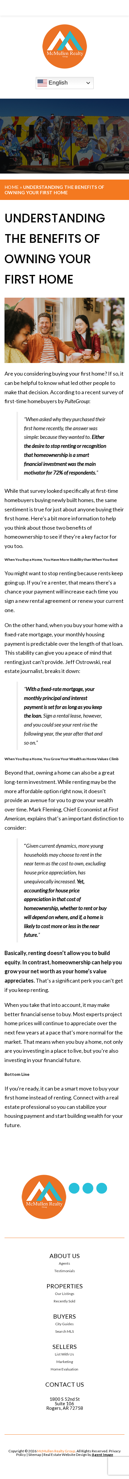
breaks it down (62, 671)
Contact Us (64, 1384)
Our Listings (64, 1294)
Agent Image (102, 1454)
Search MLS (64, 1331)
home (98, 373)
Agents (64, 1263)
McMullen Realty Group (56, 1451)
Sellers (64, 1346)
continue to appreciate (69, 1023)
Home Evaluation (64, 1369)
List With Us (64, 1354)
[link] (64, 8)
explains (36, 818)
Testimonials (64, 1271)
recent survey (101, 392)
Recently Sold (64, 1301)
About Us (65, 1255)
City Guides (64, 1324)
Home (11, 187)
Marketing (64, 1362)
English (57, 82)
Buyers (64, 1316)
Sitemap (34, 1454)
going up (14, 582)
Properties (64, 1286)
